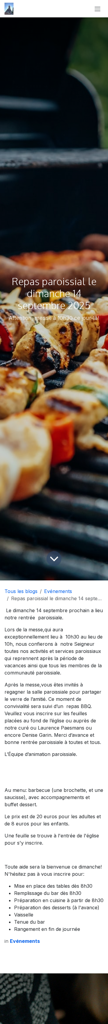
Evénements (58, 591)
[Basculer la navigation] (98, 8)
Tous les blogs (21, 591)
